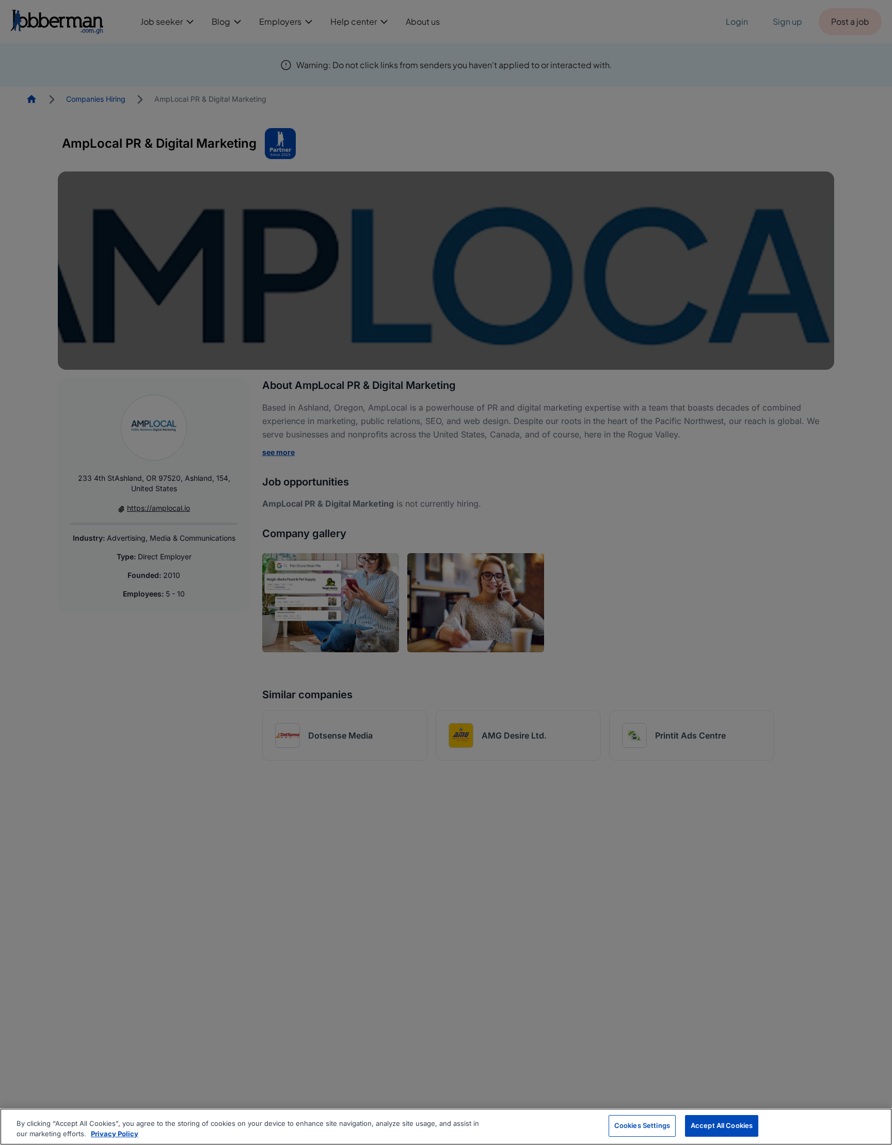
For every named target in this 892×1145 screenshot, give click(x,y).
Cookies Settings (642, 1125)
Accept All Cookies (722, 1125)
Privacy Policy (114, 1134)
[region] (446, 1126)
